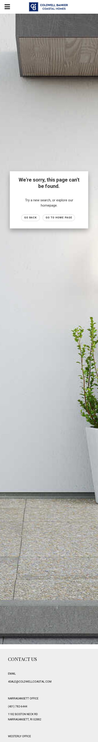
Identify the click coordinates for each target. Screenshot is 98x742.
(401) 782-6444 (17, 706)
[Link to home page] (49, 7)
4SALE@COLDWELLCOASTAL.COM (30, 681)
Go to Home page (59, 217)
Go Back (30, 217)
